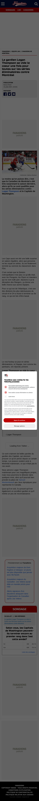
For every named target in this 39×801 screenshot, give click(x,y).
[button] (19, 396)
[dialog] (19, 400)
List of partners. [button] (31, 406)
